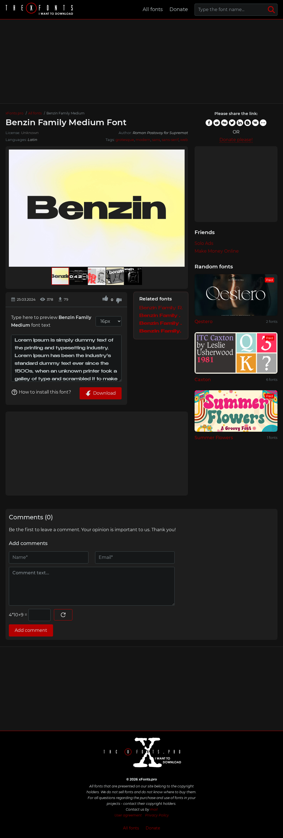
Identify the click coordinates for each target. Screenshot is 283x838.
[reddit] (216, 122)
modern (143, 139)
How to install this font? (45, 392)
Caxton (203, 379)
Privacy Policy (157, 815)
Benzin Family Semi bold (160, 316)
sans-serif (170, 139)
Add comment (31, 630)
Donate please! (236, 139)
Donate (178, 9)
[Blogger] (247, 122)
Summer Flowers (214, 437)
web (184, 139)
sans (156, 139)
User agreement (128, 815)
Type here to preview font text (51, 321)
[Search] (271, 10)
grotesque (125, 139)
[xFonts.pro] (40, 9)
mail (154, 809)
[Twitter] (232, 122)
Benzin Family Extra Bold (160, 331)
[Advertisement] (141, 61)
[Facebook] (209, 122)
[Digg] (224, 122)
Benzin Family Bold (160, 323)
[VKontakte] (255, 122)
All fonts (153, 9)
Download (104, 393)
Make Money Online (217, 251)
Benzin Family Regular (160, 308)
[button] (179, 208)
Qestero (204, 321)
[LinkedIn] (240, 122)
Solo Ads (204, 243)
